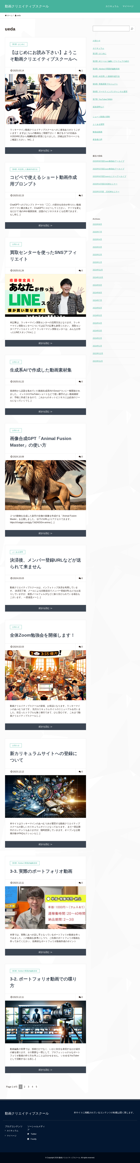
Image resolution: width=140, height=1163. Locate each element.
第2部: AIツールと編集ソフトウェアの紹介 (111, 61)
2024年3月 (97, 331)
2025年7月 (97, 232)
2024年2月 (97, 338)
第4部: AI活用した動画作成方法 (106, 76)
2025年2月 (97, 254)
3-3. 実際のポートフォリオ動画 (41, 871)
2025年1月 (97, 262)
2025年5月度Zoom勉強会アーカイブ (108, 169)
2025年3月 (97, 247)
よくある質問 (98, 124)
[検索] (132, 29)
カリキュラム (112, 6)
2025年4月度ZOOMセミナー (105, 184)
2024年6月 (97, 308)
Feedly (34, 1139)
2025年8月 (97, 224)
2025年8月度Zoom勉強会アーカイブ (108, 161)
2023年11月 (98, 361)
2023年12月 (98, 353)
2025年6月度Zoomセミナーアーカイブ (109, 176)
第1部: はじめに (99, 53)
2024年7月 (97, 300)
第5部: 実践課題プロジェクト (105, 84)
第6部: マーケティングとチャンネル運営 (110, 91)
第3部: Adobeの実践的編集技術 (106, 69)
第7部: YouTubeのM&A (102, 99)
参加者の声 (97, 139)
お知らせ (96, 41)
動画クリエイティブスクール (27, 6)
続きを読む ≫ (45, 150)
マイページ (127, 6)
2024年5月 (97, 315)
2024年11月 (98, 270)
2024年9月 (97, 285)
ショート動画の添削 (101, 117)
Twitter (34, 1134)
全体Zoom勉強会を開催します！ (42, 635)
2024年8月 (97, 293)
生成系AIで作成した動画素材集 (41, 370)
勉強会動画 (97, 132)
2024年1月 (97, 346)
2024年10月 (98, 277)
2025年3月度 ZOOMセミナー (106, 191)
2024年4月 (97, 323)
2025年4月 (97, 239)
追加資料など (98, 107)
